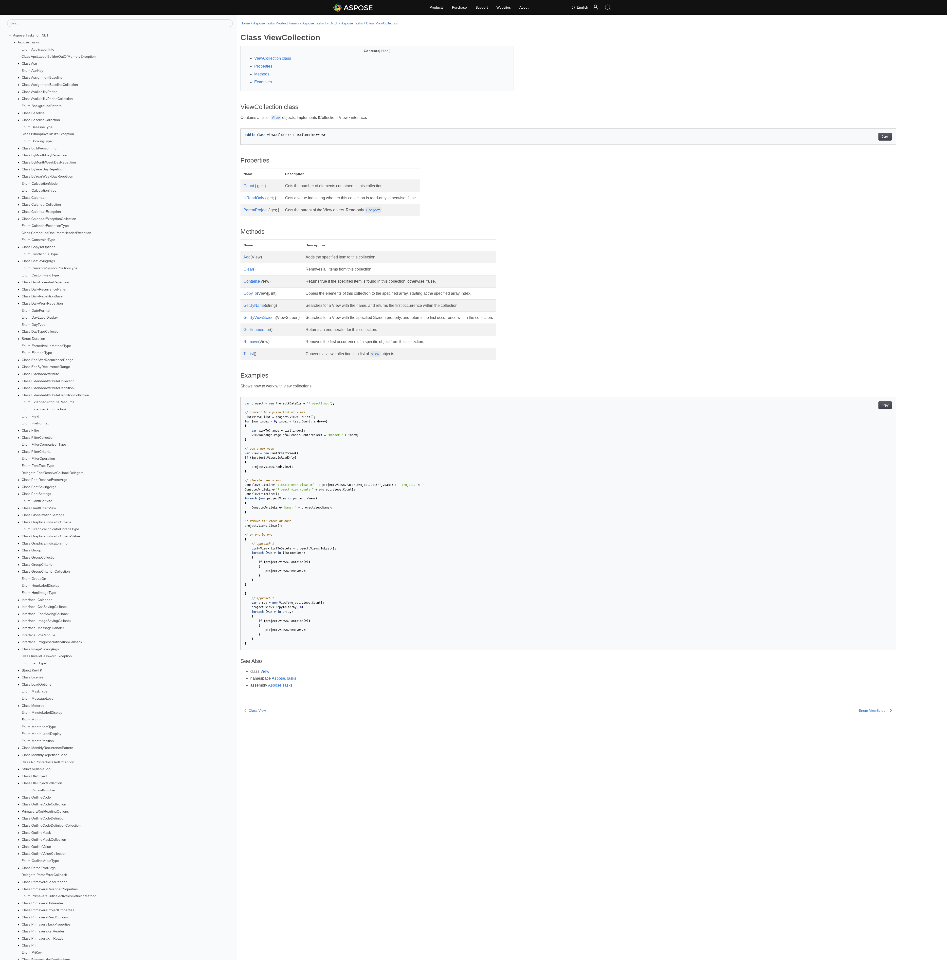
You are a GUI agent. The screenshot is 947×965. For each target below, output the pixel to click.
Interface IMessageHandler (43, 628)
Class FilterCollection (38, 437)
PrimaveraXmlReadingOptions (45, 811)
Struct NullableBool (36, 769)
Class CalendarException (41, 212)
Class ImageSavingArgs (40, 649)
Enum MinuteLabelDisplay (41, 713)
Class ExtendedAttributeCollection (48, 381)
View (264, 671)
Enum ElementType (36, 353)
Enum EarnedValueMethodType (46, 346)
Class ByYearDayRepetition (43, 169)
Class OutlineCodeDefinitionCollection (51, 825)
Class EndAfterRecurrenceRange (47, 360)
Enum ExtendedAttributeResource (47, 402)
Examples (263, 82)
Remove (250, 342)
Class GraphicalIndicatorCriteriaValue (51, 536)
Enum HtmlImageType (38, 593)
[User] (595, 7)
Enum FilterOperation (38, 459)
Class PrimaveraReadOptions (45, 917)
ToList (248, 354)
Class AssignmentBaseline (42, 78)
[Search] (608, 7)
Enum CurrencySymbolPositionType (49, 268)
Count (248, 186)
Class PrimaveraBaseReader (44, 882)
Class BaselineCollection (41, 120)
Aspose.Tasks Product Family (276, 23)
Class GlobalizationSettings (43, 515)
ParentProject (255, 210)
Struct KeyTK (32, 670)
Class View (257, 710)
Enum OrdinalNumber (38, 790)
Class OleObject (34, 776)
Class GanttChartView (39, 508)
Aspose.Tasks (28, 42)
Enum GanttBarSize (36, 501)
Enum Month (31, 720)
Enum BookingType (36, 141)
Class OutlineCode (36, 797)
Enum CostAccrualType (39, 254)
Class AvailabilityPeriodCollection (47, 99)
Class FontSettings (36, 494)
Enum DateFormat (35, 310)
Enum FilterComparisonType (43, 444)
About (523, 7)
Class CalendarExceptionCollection (49, 219)
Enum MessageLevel (37, 698)
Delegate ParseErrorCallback (44, 875)
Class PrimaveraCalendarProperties (50, 889)
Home (245, 23)
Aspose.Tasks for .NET (31, 35)
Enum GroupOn (33, 579)
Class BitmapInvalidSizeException (47, 134)
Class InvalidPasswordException (46, 656)
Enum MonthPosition (37, 741)
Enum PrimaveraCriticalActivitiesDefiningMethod (58, 896)
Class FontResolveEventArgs (44, 480)
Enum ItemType (33, 663)
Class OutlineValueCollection (44, 854)
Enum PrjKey (31, 952)
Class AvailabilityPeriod (39, 92)
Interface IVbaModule (38, 635)
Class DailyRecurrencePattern (45, 289)
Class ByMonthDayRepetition (44, 155)
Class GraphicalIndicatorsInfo (45, 543)
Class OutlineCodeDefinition (43, 818)
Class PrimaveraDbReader (42, 903)
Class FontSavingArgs (39, 487)
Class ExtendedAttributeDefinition (48, 388)
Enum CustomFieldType (40, 275)
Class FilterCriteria (36, 452)
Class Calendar (34, 198)
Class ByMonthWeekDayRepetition (49, 162)
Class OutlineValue (36, 847)
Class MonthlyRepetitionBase (44, 755)
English (582, 7)
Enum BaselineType (37, 127)
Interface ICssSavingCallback (44, 607)
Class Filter (30, 430)
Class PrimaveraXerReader (43, 931)
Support (481, 7)
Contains (251, 281)
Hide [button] (385, 51)
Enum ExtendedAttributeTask (44, 409)
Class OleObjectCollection (42, 783)
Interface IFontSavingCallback (45, 614)
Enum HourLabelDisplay (40, 586)
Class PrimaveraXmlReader (43, 938)
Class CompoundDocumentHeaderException (56, 233)
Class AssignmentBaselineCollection (50, 85)
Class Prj (29, 945)
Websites (503, 7)
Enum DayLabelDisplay (39, 317)
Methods (261, 74)
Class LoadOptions (36, 684)
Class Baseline (33, 113)
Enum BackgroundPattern (41, 106)
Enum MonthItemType (38, 727)
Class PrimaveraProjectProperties (48, 910)
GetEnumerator (256, 330)
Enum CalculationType (38, 190)
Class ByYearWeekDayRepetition (47, 176)
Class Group (31, 550)
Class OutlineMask (36, 833)
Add (247, 257)
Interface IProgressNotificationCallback (52, 642)
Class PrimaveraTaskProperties (46, 924)
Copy (885, 136)
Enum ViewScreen (873, 710)
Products (436, 7)
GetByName (254, 305)
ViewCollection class (272, 58)
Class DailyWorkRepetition (42, 303)
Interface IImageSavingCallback (46, 621)
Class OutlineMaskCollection (44, 839)
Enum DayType (33, 325)
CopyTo (250, 293)
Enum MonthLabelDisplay (41, 734)
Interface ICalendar (37, 600)
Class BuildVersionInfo (39, 148)
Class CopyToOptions (38, 247)
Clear (248, 269)
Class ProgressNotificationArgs (46, 960)
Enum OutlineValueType (40, 861)
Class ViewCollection (382, 23)
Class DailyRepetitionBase (42, 296)
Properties (263, 66)
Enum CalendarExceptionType (45, 226)
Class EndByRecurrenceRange (46, 367)
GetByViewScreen (259, 317)
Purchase (459, 7)
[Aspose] (353, 7)
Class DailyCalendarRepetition (45, 282)
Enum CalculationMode (39, 183)
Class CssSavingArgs (38, 261)
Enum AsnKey (32, 71)
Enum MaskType (34, 691)
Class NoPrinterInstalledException (47, 762)
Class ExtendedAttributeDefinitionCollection (55, 395)
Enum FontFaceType (37, 466)
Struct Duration (33, 339)
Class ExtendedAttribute (40, 374)
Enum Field (30, 416)
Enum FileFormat (35, 423)
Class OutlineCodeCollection (44, 804)
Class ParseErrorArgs (38, 868)
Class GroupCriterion (38, 564)
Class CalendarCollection (41, 205)
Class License (32, 677)
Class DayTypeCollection (41, 332)
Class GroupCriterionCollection (46, 571)
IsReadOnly (253, 198)
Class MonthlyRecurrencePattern (47, 748)
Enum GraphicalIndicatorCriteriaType (50, 529)
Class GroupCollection (39, 557)
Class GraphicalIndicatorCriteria (46, 522)
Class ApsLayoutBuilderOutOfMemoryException (58, 56)
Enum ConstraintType (38, 240)
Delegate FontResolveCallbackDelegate (52, 473)
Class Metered (33, 706)
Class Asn (29, 63)
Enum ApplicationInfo (37, 49)
